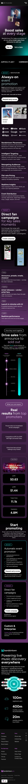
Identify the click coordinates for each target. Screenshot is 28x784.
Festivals (3, 759)
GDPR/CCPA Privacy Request (7, 777)
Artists (3, 751)
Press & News (4, 741)
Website (17, 741)
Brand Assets (4, 744)
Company (3, 736)
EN (5, 781)
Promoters (4, 754)
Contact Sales (8, 632)
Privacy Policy (10, 775)
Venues (3, 756)
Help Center (18, 751)
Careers (3, 739)
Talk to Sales (18, 47)
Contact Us (18, 756)
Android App (18, 739)
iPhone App (18, 736)
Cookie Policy (17, 775)
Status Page (18, 754)
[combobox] (4, 781)
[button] (25, 3)
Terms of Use (3, 775)
